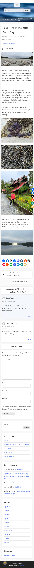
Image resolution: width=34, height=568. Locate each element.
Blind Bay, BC (8, 452)
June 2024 (7, 522)
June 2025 (7, 511)
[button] (3, 260)
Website (5, 399)
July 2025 (7, 507)
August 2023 (8, 530)
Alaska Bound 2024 (10, 43)
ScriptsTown (22, 565)
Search (6, 424)
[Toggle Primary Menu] (17, 5)
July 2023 (7, 534)
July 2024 (7, 518)
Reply (29, 316)
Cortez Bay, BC (8, 448)
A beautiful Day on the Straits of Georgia (17, 444)
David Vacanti (10, 298)
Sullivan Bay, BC (9, 456)
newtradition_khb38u (21, 36)
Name (4, 383)
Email (4, 391)
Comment (6, 360)
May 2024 (7, 526)
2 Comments (7, 39)
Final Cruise (7, 440)
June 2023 (7, 538)
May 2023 (7, 542)
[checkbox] (5, 563)
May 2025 (7, 515)
